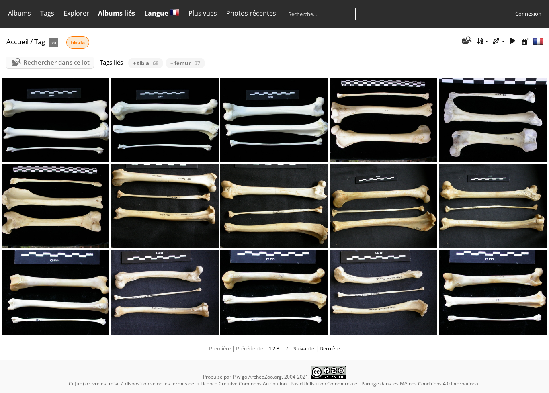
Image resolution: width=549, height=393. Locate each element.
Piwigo (240, 376)
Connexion (528, 13)
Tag (39, 41)
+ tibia (145, 63)
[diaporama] (512, 41)
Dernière (330, 348)
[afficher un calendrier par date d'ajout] (525, 41)
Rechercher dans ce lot (56, 62)
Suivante (303, 348)
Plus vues (202, 13)
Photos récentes (251, 13)
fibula (78, 42)
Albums (19, 13)
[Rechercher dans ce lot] (466, 41)
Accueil (17, 41)
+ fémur (185, 63)
